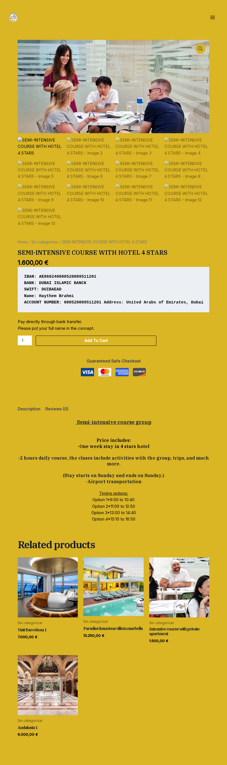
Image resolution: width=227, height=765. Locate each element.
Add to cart (96, 340)
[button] (200, 49)
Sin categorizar (44, 242)
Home (23, 242)
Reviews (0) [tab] (56, 408)
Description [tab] (29, 408)
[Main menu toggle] (212, 17)
